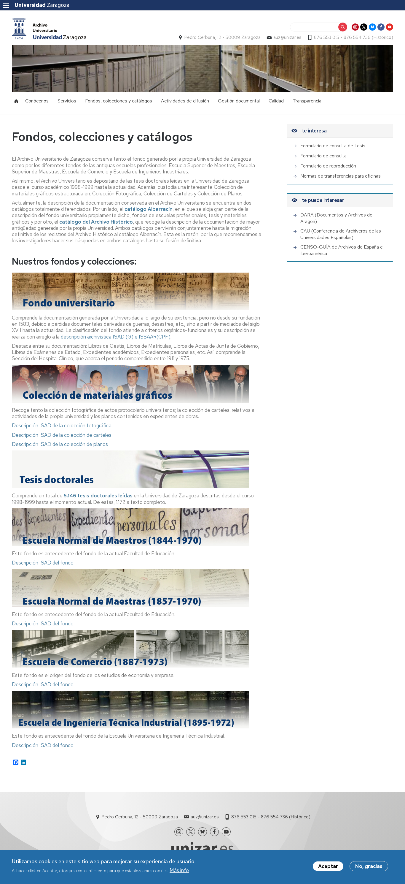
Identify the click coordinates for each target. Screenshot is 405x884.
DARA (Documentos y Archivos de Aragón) (336, 218)
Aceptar (328, 866)
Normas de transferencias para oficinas (340, 176)
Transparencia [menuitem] (307, 101)
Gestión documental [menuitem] (239, 101)
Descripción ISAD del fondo (43, 562)
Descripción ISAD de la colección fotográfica (61, 425)
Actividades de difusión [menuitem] (185, 101)
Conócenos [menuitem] (37, 101)
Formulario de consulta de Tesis (332, 146)
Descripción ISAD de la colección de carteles (61, 435)
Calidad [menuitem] (276, 101)
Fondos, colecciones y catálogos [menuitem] (118, 101)
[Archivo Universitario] (49, 29)
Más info (179, 870)
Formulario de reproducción (328, 166)
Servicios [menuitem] (67, 101)
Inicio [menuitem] (16, 101)
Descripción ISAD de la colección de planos (60, 444)
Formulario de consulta (323, 156)
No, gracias (368, 866)
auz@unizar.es (287, 37)
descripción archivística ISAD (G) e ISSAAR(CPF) (115, 336)
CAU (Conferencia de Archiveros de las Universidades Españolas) (340, 234)
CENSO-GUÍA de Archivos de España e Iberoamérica (341, 250)
